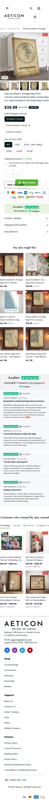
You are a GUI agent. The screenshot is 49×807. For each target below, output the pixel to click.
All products (14, 28)
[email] (21, 639)
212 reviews (35, 382)
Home (3, 28)
